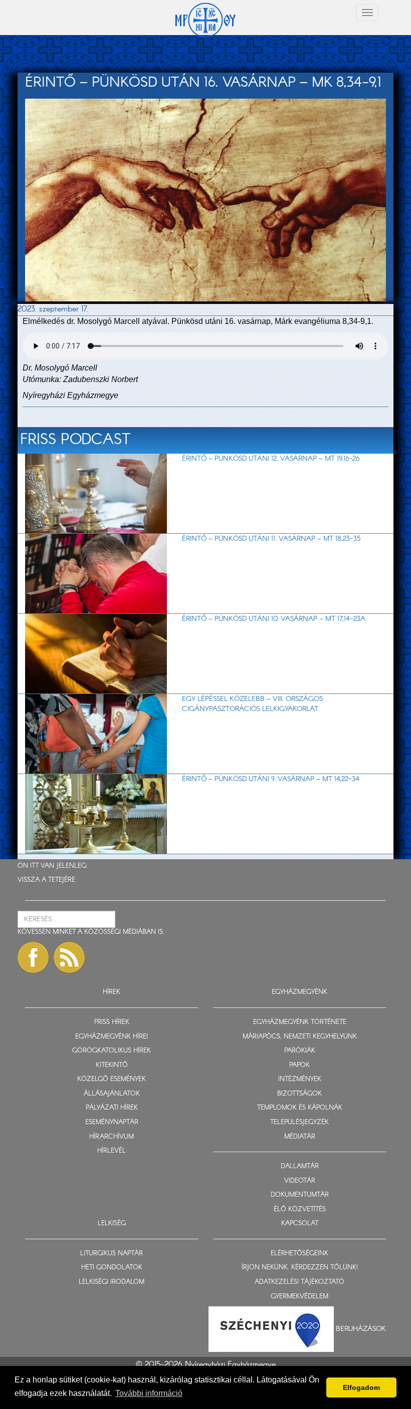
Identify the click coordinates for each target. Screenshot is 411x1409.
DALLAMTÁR (300, 1166)
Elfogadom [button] (361, 1387)
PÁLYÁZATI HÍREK (112, 1108)
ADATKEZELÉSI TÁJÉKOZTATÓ (299, 1282)
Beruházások (361, 1329)
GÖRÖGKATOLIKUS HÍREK (111, 1050)
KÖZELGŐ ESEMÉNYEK (111, 1079)
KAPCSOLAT (299, 1223)
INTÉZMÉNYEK (299, 1079)
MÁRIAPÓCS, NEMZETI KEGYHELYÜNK (300, 1036)
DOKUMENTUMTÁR (300, 1195)
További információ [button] (148, 1393)
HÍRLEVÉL (111, 1151)
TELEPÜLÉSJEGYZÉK (299, 1122)
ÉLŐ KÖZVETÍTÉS (300, 1209)
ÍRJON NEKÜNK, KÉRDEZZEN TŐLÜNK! (300, 1267)
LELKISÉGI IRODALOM (111, 1282)
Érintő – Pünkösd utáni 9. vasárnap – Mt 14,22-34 (270, 779)
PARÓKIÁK (299, 1050)
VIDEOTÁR (299, 1181)
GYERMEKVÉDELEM (299, 1296)
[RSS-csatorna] (69, 957)
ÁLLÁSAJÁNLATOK (112, 1094)
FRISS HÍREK (111, 1022)
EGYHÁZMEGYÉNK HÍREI (111, 1036)
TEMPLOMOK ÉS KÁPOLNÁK (299, 1108)
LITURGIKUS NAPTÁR (111, 1253)
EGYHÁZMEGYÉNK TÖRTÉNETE (299, 1022)
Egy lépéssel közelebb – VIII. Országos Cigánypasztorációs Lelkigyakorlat (252, 704)
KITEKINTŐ (112, 1065)
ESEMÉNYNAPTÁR (111, 1122)
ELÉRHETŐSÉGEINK (299, 1253)
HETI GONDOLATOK (111, 1267)
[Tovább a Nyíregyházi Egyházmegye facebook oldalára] (33, 957)
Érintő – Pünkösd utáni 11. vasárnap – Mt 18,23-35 (271, 539)
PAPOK (299, 1065)
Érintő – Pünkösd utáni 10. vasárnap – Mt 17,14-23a (273, 619)
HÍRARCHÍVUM (111, 1137)
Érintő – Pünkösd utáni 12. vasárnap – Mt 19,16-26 (270, 459)
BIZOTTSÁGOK (299, 1094)
